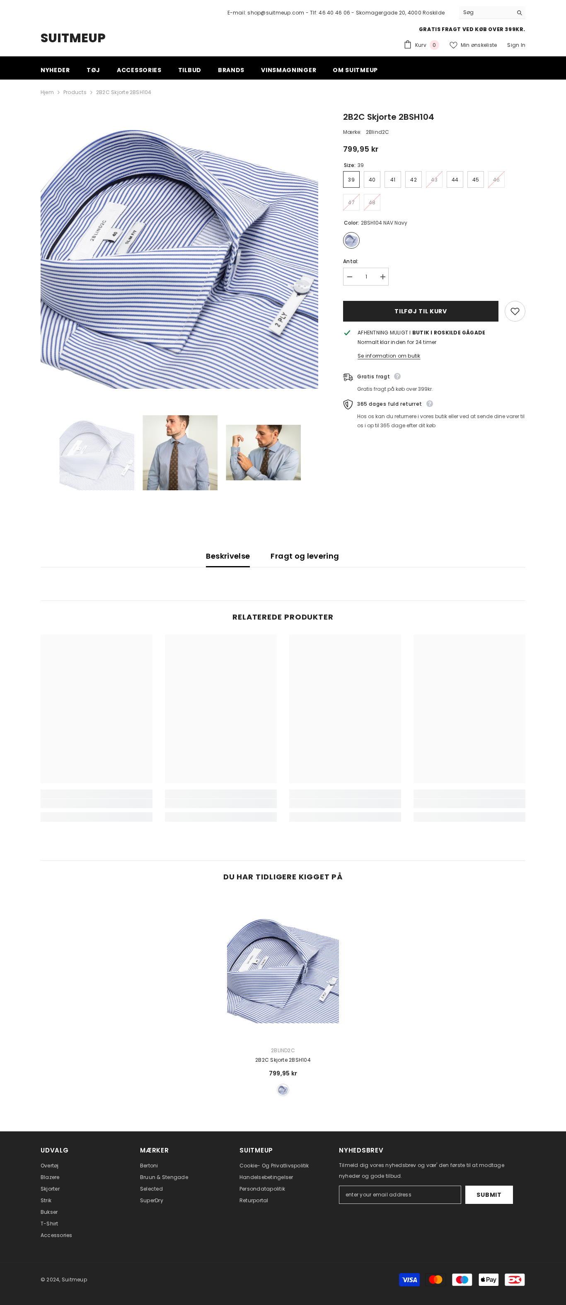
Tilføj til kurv (420, 311)
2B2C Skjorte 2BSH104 (283, 1059)
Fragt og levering (305, 556)
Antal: (350, 261)
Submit (489, 1195)
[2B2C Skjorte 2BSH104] (283, 967)
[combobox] (486, 12)
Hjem (47, 92)
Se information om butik (389, 355)
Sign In (516, 44)
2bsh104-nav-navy (283, 1090)
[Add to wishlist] (515, 311)
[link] (96, 803)
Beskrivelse (228, 556)
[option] (180, 250)
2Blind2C (377, 132)
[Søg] (492, 12)
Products (75, 92)
